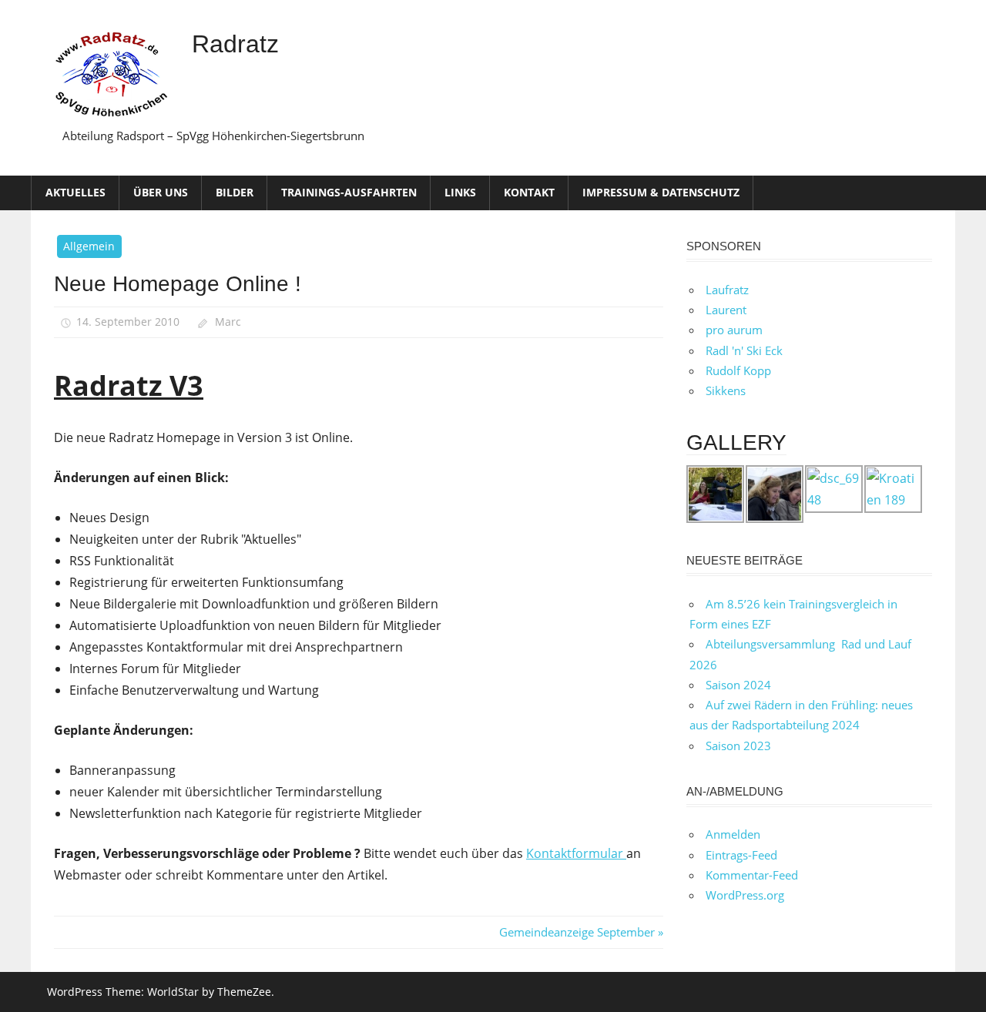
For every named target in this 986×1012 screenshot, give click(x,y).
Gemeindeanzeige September (577, 932)
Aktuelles (75, 192)
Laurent (726, 309)
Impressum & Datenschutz (661, 192)
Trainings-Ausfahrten (349, 192)
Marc (228, 321)
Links (460, 192)
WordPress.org (745, 895)
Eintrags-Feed (741, 855)
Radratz (235, 44)
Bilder (234, 192)
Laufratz (727, 289)
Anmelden (733, 834)
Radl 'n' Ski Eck (744, 350)
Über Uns (160, 192)
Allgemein (89, 246)
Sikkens (726, 390)
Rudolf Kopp (738, 370)
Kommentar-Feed (752, 875)
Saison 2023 (738, 745)
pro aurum (734, 329)
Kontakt (529, 192)
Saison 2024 (738, 684)
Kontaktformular (576, 853)
